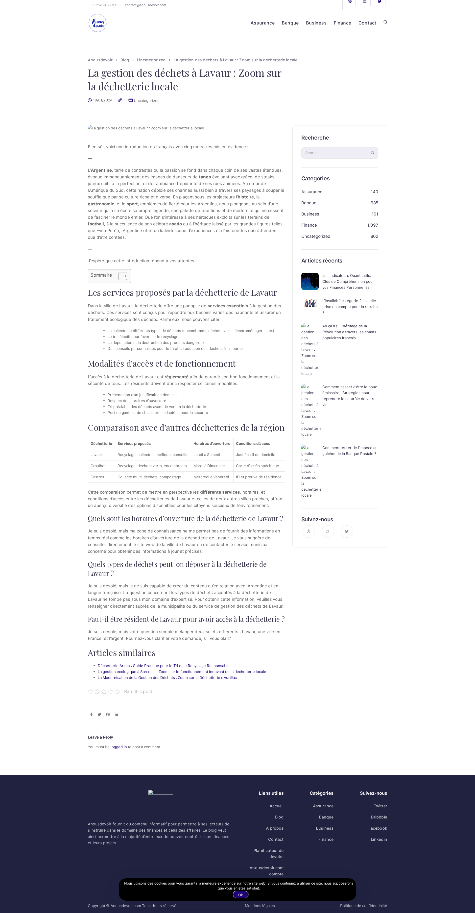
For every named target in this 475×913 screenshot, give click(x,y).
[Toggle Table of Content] (120, 276)
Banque (290, 22)
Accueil (277, 805)
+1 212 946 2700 (104, 5)
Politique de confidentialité (363, 905)
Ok (240, 895)
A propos (275, 828)
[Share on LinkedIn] (116, 715)
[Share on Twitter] (99, 715)
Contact (367, 22)
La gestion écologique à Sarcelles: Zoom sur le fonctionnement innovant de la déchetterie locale (182, 671)
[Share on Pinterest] (108, 715)
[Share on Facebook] (91, 715)
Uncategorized (147, 100)
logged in (119, 747)
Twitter (380, 805)
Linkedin (379, 839)
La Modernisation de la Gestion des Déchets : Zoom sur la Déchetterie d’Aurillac (167, 677)
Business (316, 22)
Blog (279, 817)
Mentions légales (260, 905)
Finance (343, 22)
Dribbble (379, 817)
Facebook (377, 828)
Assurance (263, 22)
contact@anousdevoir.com (145, 5)
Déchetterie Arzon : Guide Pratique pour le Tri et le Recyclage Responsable (164, 665)
